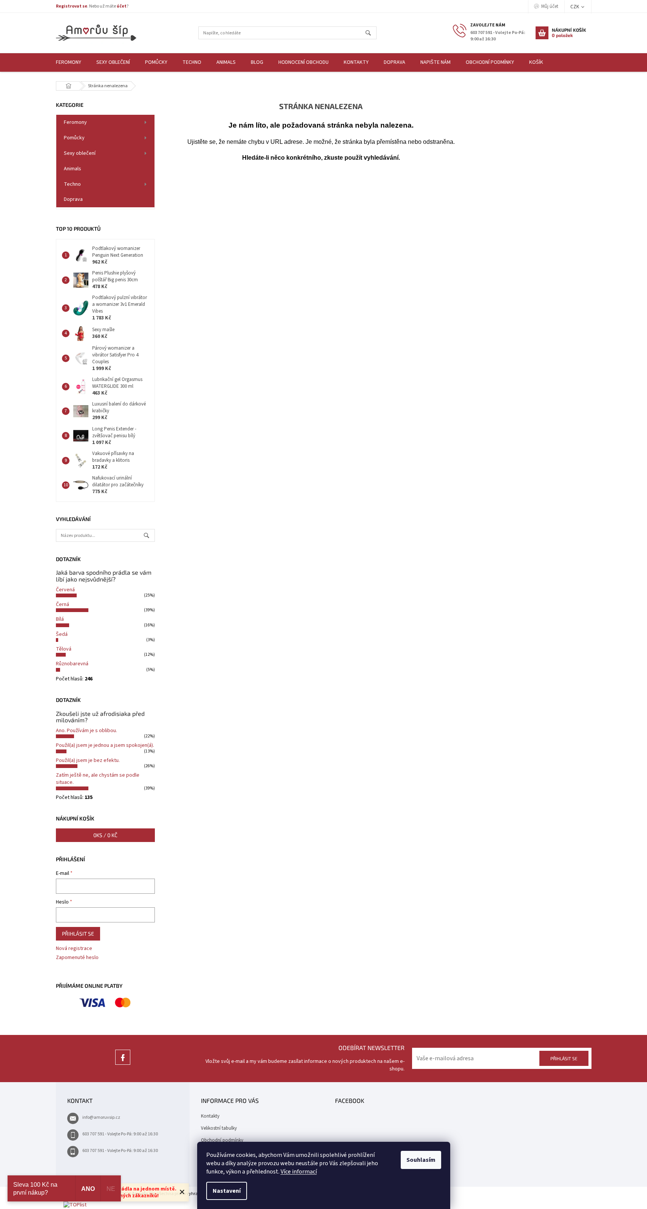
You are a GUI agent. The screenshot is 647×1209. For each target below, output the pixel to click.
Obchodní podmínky (222, 1140)
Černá (62, 604)
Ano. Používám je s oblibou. (86, 730)
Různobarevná (72, 664)
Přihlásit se (78, 933)
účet (122, 6)
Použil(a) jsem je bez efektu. (88, 760)
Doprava (73, 199)
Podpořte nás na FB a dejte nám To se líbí (122, 1064)
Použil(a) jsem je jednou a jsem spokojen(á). (105, 745)
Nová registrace (74, 948)
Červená (65, 590)
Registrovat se (71, 6)
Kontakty (210, 1116)
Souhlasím (420, 1160)
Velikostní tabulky (219, 1128)
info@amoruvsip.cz (101, 1117)
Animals (72, 169)
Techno (72, 184)
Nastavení (227, 1191)
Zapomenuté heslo (77, 957)
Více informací (299, 1171)
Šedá (62, 634)
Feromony (75, 122)
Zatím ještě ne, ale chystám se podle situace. (97, 778)
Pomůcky (74, 138)
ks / (105, 835)
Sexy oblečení (80, 153)
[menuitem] (68, 62)
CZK (575, 6)
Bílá (60, 619)
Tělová (63, 649)
